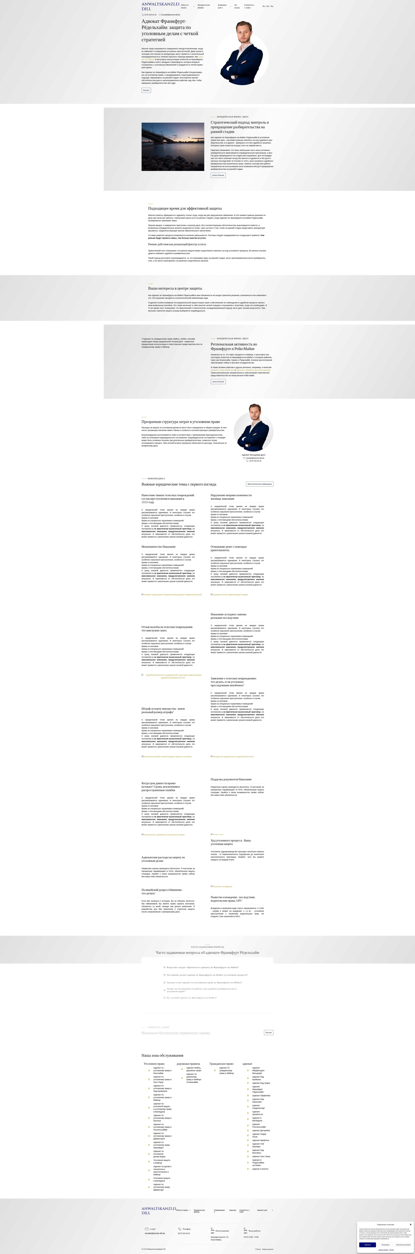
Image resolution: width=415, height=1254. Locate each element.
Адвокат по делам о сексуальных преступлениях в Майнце (162, 1170)
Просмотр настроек (403, 1245)
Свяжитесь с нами (249, 6)
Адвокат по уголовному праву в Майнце (162, 1097)
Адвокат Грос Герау (261, 1156)
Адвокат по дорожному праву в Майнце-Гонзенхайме (194, 1078)
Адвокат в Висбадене (257, 1119)
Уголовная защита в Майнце (161, 1161)
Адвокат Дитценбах (261, 1130)
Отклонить (385, 1245)
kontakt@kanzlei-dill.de (155, 1233)
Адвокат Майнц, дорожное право (193, 1069)
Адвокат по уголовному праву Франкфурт (161, 1145)
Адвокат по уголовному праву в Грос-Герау (162, 1079)
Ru (272, 6)
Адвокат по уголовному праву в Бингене (162, 1118)
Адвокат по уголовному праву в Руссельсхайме (162, 1127)
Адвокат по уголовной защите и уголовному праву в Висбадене (162, 1108)
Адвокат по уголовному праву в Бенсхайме (162, 1070)
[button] (411, 1224)
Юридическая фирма (204, 6)
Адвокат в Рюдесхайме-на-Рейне (258, 1162)
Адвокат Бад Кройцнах (258, 1078)
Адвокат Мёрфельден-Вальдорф (258, 1070)
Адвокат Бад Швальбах (258, 1100)
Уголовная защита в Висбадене (161, 1179)
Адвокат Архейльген (257, 1113)
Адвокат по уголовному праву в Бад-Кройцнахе (162, 1088)
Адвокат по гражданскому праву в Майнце (226, 1070)
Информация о (222, 6)
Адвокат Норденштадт (258, 1106)
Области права (184, 6)
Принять (368, 1245)
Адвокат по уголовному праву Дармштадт (161, 1187)
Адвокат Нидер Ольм (259, 1135)
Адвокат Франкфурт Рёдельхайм (257, 1089)
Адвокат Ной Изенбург (258, 1145)
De (264, 6)
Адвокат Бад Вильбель (258, 1151)
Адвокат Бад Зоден (261, 1083)
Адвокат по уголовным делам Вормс (159, 1154)
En (268, 6)
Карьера (237, 6)
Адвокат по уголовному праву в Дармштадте (162, 1136)
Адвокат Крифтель (260, 1140)
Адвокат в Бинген (260, 1169)
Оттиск (391, 1250)
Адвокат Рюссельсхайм (259, 1125)
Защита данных (383, 1250)
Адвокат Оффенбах (261, 1096)
